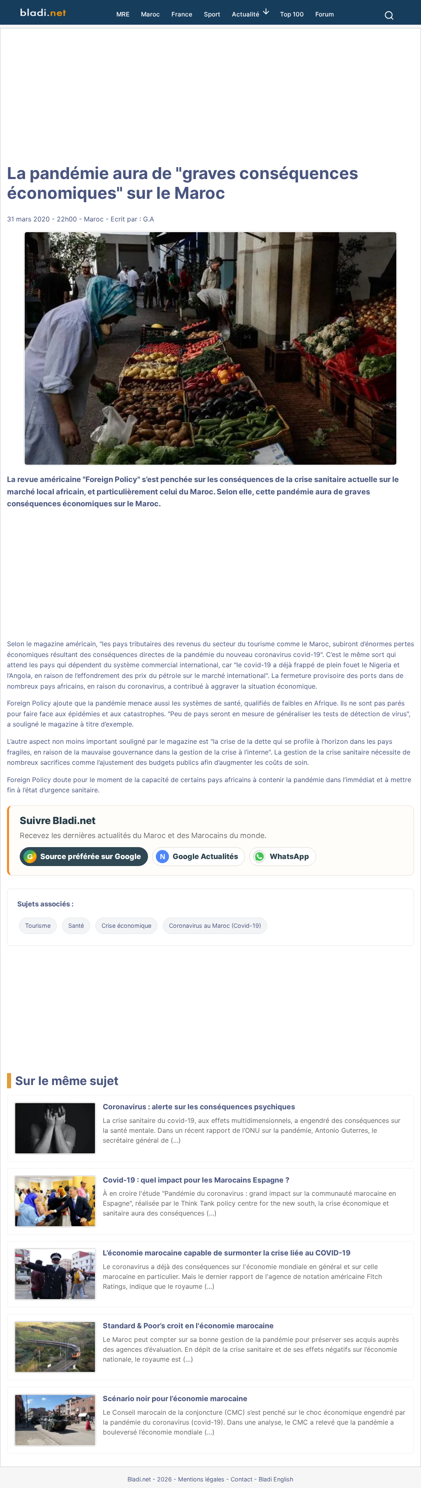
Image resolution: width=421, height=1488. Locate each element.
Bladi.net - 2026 (149, 1479)
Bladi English (276, 1479)
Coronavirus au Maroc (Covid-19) (215, 925)
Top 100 (292, 14)
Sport (212, 14)
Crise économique (126, 925)
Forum (324, 14)
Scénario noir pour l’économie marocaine (175, 1398)
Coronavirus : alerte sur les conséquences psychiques (199, 1106)
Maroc (150, 14)
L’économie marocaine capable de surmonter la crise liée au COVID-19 (227, 1252)
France (181, 14)
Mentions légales (201, 1479)
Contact (241, 1479)
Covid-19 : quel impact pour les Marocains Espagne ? (196, 1180)
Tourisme (38, 925)
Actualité (245, 14)
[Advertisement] (210, 94)
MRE (123, 14)
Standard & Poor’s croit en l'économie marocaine (188, 1325)
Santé (76, 925)
